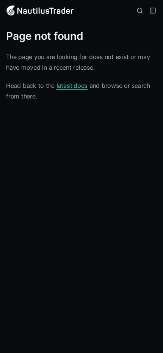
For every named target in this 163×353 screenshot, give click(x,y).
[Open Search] (139, 10)
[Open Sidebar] (152, 10)
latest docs (72, 85)
